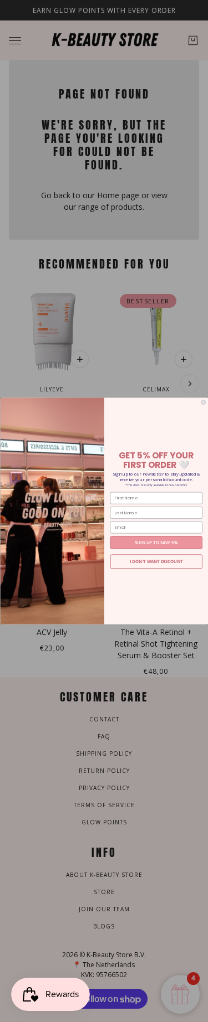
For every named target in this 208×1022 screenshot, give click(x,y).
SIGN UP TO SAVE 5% (156, 543)
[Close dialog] (203, 402)
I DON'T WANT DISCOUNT (155, 562)
